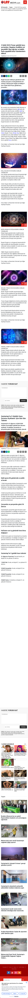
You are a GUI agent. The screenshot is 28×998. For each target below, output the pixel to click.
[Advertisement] (14, 27)
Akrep (14, 133)
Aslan (2, 133)
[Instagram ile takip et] (16, 972)
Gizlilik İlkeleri (21, 967)
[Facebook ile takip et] (8, 972)
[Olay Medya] (10, 2)
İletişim (15, 967)
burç (10, 140)
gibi (19, 109)
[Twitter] (4, 76)
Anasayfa (5, 7)
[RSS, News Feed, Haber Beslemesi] (19, 972)
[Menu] (25, 2)
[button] (21, 76)
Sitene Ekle (14, 968)
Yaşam (10, 7)
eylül (21, 111)
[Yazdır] (11, 76)
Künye (10, 967)
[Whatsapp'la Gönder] (9, 76)
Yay (18, 133)
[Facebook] (2, 76)
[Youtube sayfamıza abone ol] (12, 972)
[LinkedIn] (6, 76)
